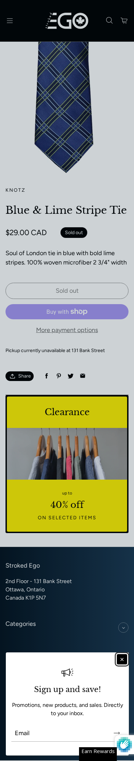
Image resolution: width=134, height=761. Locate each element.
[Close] (122, 659)
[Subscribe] (117, 733)
